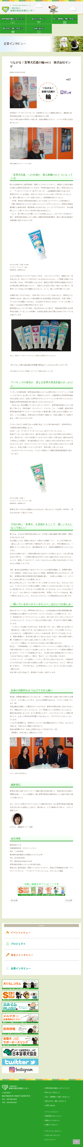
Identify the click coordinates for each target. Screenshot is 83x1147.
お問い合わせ (50, 1105)
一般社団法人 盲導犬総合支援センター (18, 9)
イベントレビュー (51, 1112)
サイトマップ (50, 1139)
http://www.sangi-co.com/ (23, 861)
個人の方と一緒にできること (55, 1101)
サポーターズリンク (52, 1135)
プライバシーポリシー (53, 1131)
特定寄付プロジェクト (53, 1116)
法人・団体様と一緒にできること (57, 1097)
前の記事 (14, 900)
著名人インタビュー (52, 1120)
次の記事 (68, 900)
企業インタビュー (51, 1125)
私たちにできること (52, 1092)
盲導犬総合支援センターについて (57, 1088)
